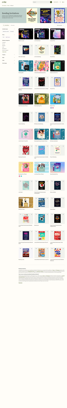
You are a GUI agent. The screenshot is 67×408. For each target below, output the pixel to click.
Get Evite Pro (56, 2)
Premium (58, 270)
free (53, 270)
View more (4, 51)
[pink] (19, 176)
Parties (8, 5)
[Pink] (53, 107)
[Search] (51, 2)
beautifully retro (31, 271)
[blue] (21, 176)
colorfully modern (40, 271)
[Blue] (51, 107)
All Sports (11, 5)
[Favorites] (60, 2)
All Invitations (4, 5)
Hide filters (7, 25)
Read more (20, 282)
